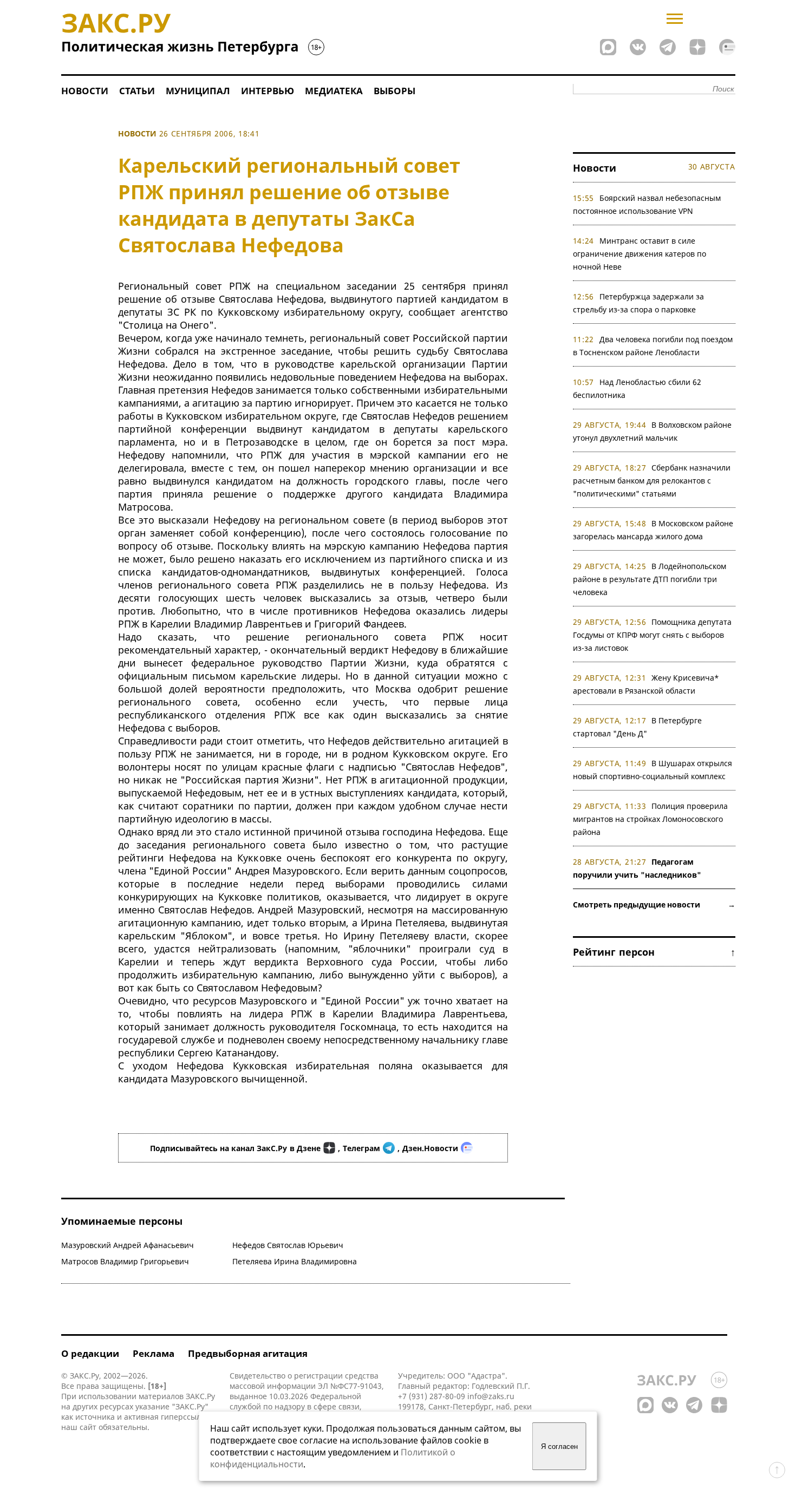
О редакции (90, 1353)
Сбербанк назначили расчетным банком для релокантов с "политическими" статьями (652, 480)
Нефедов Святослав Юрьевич (287, 1245)
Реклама (153, 1353)
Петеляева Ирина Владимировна (294, 1261)
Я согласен (559, 1446)
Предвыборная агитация (248, 1353)
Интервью (267, 90)
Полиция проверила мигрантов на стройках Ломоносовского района (650, 819)
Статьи (137, 90)
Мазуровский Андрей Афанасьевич (127, 1245)
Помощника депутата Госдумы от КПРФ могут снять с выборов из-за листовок (652, 635)
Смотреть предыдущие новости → (654, 904)
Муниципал (198, 90)
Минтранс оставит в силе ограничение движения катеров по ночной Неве (639, 254)
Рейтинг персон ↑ (654, 951)
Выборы (394, 90)
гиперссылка (185, 1417)
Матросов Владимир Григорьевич (125, 1261)
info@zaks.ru (490, 1396)
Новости (84, 90)
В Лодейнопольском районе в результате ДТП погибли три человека (650, 579)
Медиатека (334, 90)
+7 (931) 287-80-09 (431, 1396)
